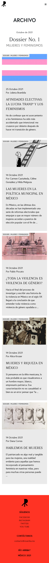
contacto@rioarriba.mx (24, 541)
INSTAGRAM (24, 520)
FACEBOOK (24, 517)
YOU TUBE (24, 526)
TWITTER (24, 523)
